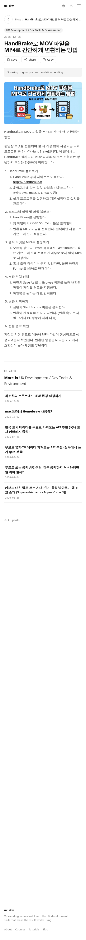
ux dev (9, 6)
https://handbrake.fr (27, 182)
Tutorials (34, 929)
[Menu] (79, 6)
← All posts (12, 520)
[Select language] (63, 6)
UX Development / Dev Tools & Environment (33, 30)
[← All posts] (8, 19)
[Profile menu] (71, 6)
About (8, 929)
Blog (18, 19)
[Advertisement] (43, 710)
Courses (20, 929)
